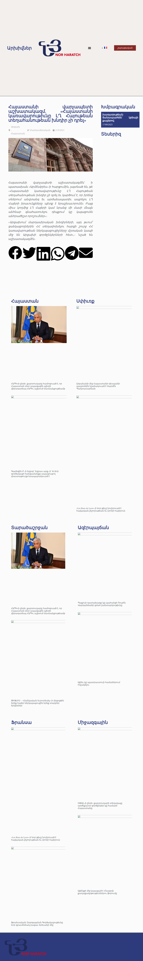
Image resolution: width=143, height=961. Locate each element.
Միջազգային (93, 722)
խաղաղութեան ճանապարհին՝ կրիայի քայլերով (120, 117)
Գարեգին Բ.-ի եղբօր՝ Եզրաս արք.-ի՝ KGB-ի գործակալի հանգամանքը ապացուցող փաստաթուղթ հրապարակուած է (35, 473)
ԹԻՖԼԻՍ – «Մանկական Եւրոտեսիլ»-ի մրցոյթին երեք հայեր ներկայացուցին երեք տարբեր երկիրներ (37, 703)
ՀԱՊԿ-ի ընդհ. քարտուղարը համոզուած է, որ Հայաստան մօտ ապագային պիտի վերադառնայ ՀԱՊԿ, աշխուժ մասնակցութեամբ (38, 386)
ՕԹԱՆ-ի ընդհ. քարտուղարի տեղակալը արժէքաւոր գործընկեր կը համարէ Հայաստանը (100, 805)
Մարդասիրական (40, 130)
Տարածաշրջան (29, 527)
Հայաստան (18, 133)
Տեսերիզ (111, 133)
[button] (89, 48)
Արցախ (15, 127)
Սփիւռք (85, 301)
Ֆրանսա (21, 722)
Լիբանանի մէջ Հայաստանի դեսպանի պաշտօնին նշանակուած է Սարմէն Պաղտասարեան (98, 386)
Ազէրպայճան (93, 527)
